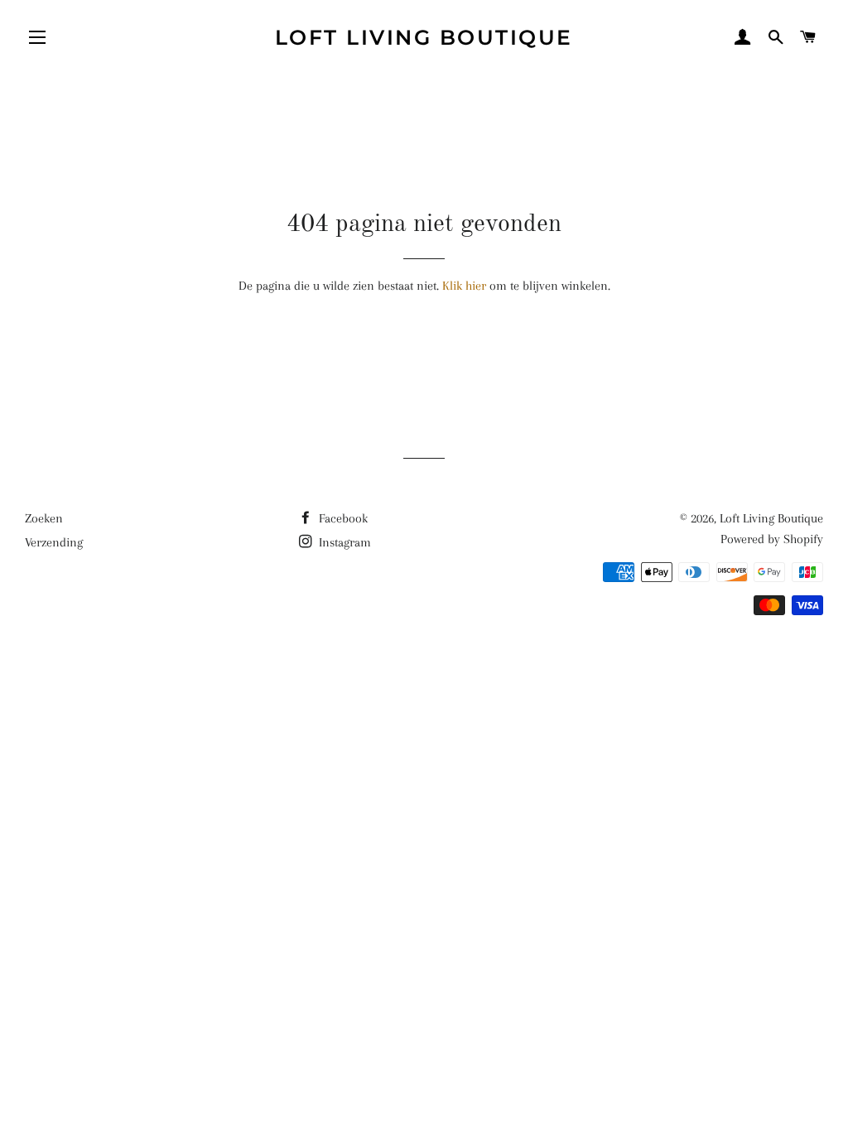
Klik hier (464, 285)
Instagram (343, 542)
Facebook (342, 518)
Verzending (54, 542)
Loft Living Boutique (424, 37)
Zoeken (44, 518)
